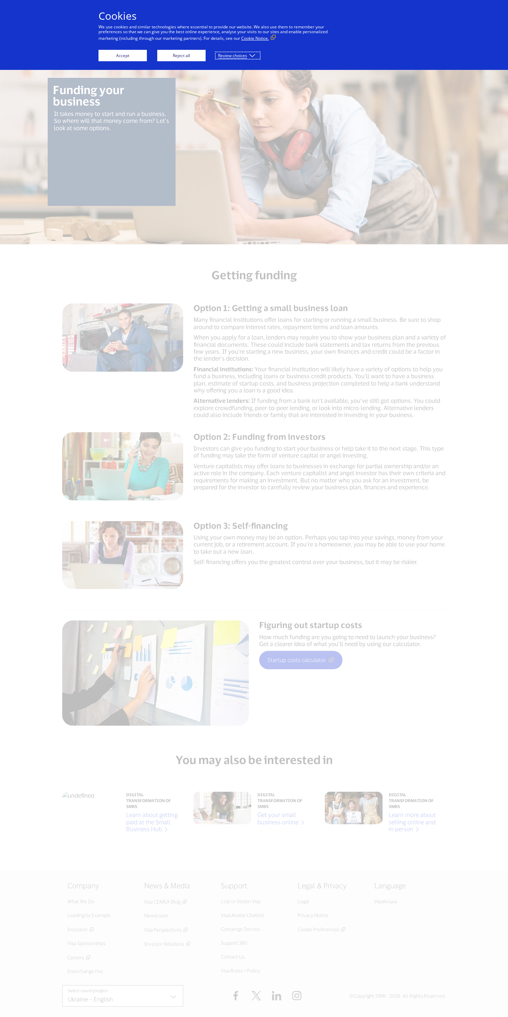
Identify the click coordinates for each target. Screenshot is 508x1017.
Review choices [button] (232, 55)
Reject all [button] (181, 55)
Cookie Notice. (255, 38)
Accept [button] (122, 55)
